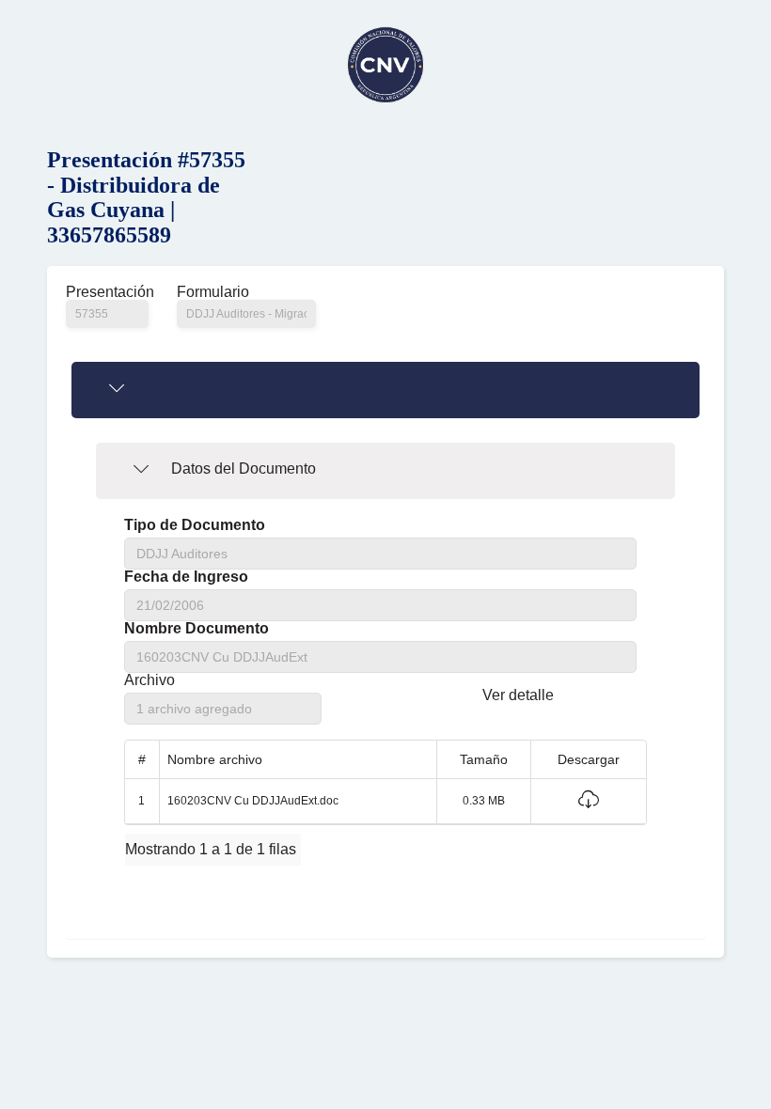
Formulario (213, 292)
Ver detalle (518, 695)
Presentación (107, 292)
